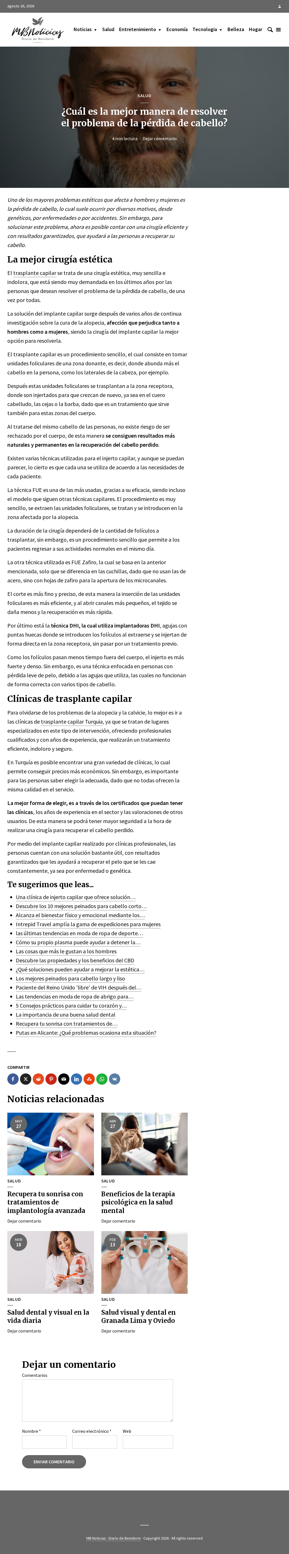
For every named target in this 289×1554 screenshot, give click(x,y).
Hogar (255, 29)
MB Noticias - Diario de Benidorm (113, 1538)
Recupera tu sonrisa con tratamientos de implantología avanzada (46, 1202)
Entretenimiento (137, 29)
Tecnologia (204, 29)
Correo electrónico (91, 1431)
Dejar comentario (160, 138)
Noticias (83, 29)
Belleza (235, 29)
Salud (108, 29)
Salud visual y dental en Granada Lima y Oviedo (138, 1316)
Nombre (31, 1431)
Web (127, 1431)
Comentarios (34, 1375)
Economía (177, 29)
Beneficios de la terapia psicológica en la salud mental (138, 1202)
